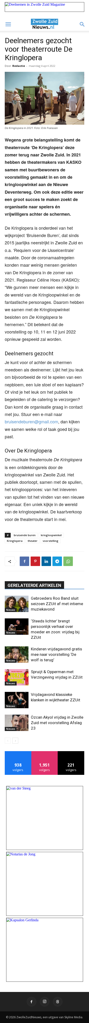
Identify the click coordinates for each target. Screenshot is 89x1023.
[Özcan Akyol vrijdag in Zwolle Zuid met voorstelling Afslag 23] (16, 723)
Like (18, 753)
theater (32, 541)
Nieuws (10, 610)
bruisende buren (25, 535)
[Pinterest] (35, 561)
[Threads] (57, 1001)
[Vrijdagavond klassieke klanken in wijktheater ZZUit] (16, 700)
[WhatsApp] (68, 561)
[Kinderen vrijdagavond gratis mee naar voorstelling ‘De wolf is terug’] (16, 654)
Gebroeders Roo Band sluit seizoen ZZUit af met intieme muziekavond (57, 604)
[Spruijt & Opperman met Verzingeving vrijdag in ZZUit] (16, 677)
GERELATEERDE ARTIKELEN (34, 585)
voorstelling (50, 541)
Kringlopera (15, 541)
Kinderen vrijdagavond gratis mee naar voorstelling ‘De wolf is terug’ (56, 654)
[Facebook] (24, 561)
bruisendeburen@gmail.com (31, 421)
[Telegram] (57, 561)
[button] (8, 24)
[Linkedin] (46, 561)
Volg (44, 753)
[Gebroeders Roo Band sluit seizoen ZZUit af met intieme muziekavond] (16, 604)
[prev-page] (8, 741)
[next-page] (15, 741)
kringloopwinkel (51, 535)
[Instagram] (44, 1001)
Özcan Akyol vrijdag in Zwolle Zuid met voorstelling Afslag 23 (57, 723)
